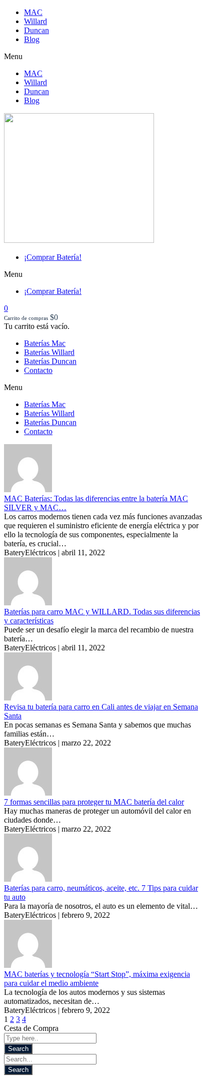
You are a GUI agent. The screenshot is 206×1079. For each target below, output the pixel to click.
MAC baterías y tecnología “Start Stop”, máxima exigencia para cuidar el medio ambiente (97, 978)
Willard (35, 21)
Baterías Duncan (50, 361)
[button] (103, 56)
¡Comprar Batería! (53, 257)
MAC (33, 12)
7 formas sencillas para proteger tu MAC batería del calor (94, 802)
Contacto (38, 370)
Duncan (36, 30)
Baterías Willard (49, 352)
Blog (32, 39)
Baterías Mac (45, 343)
